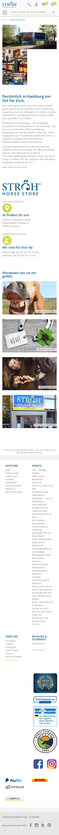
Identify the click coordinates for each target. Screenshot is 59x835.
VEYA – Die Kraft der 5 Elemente (42, 604)
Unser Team (12, 650)
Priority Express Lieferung (40, 528)
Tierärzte (36, 482)
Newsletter (11, 482)
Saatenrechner (40, 510)
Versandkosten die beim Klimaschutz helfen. (41, 595)
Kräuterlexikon (39, 570)
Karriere (36, 561)
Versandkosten (46, 450)
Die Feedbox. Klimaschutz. (38, 522)
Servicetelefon (39, 504)
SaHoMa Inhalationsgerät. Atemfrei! (41, 580)
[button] (36, 4)
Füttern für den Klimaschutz (40, 566)
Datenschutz (12, 473)
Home (4, 20)
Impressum (11, 476)
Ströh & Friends (14, 656)
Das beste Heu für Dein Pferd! (41, 534)
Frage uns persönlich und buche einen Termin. (40, 619)
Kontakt (10, 479)
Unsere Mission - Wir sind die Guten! (42, 610)
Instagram (11, 647)
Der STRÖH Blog (14, 491)
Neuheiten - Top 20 (42, 498)
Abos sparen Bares (42, 586)
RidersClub (38, 476)
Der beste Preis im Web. (41, 515)
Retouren (37, 573)
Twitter (9, 644)
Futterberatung (40, 491)
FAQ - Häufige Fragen (39, 471)
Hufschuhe (37, 558)
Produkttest (38, 501)
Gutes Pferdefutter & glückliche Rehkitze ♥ (42, 542)
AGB (8, 469)
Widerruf (10, 488)
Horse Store (12, 659)
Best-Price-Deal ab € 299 (42, 487)
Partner (9, 653)
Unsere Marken (14, 485)
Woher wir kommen (42, 589)
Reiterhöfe (37, 479)
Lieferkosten (38, 495)
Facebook (10, 640)
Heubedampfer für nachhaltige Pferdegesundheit (42, 551)
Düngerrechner (40, 507)
